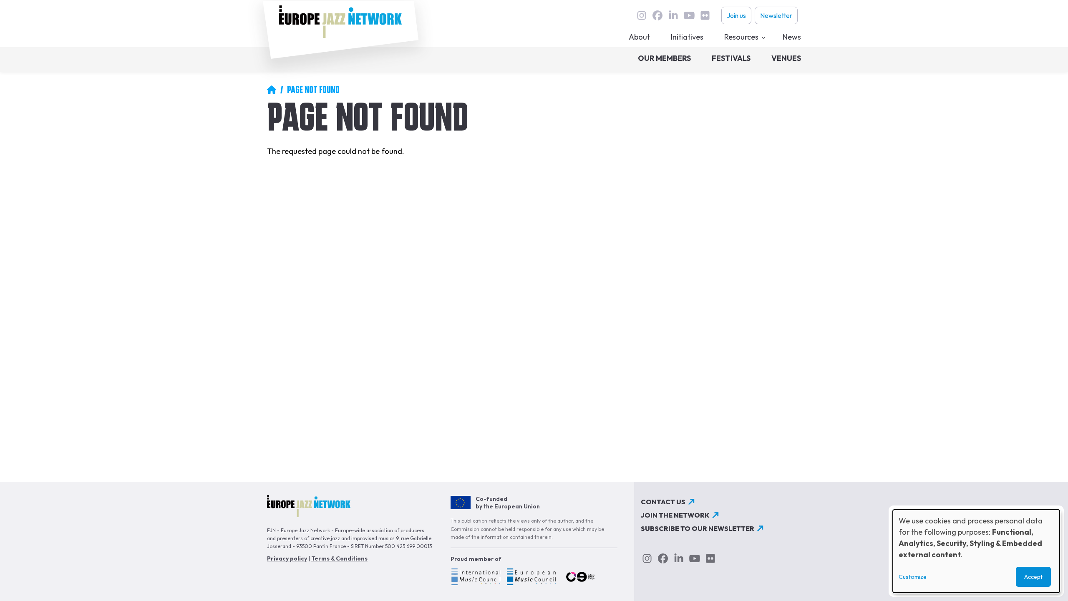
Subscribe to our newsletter (697, 528)
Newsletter (776, 15)
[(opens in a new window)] (475, 578)
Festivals (731, 58)
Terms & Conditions (339, 558)
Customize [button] (913, 577)
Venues (786, 58)
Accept (1033, 577)
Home (271, 89)
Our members (664, 58)
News (792, 37)
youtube (689, 15)
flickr (705, 15)
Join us (736, 15)
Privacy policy (287, 558)
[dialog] (976, 551)
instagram (641, 15)
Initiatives (687, 37)
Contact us (663, 502)
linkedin (673, 15)
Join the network (675, 515)
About (639, 37)
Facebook (657, 15)
